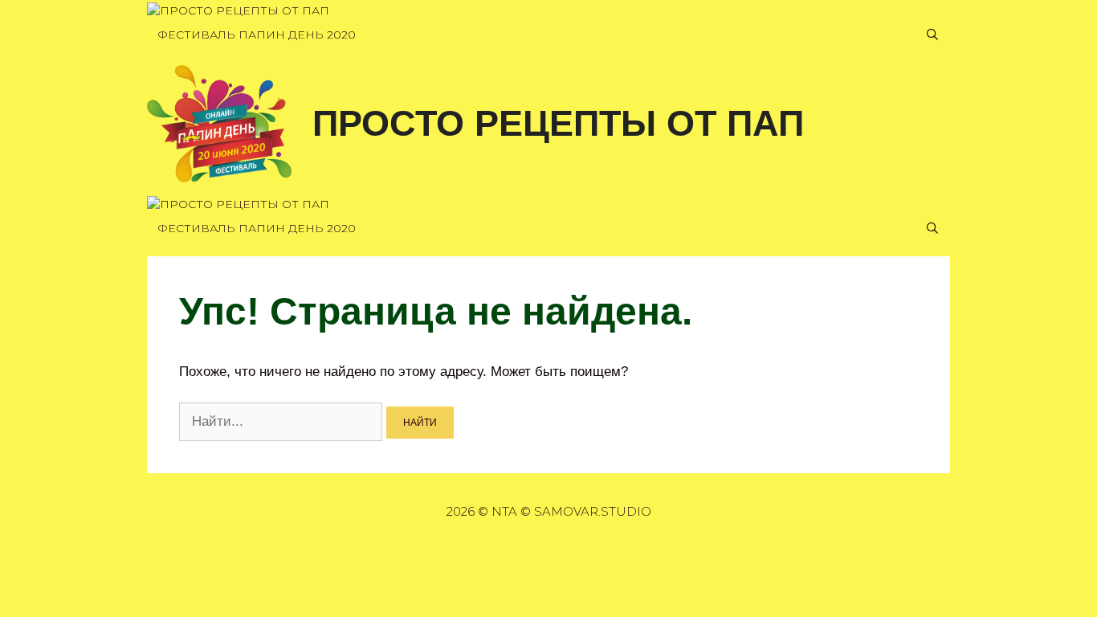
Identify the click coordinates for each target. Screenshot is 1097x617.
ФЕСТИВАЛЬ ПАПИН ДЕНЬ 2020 (256, 34)
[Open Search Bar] (932, 35)
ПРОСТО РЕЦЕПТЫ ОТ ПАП (558, 123)
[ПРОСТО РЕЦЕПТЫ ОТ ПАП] (238, 10)
